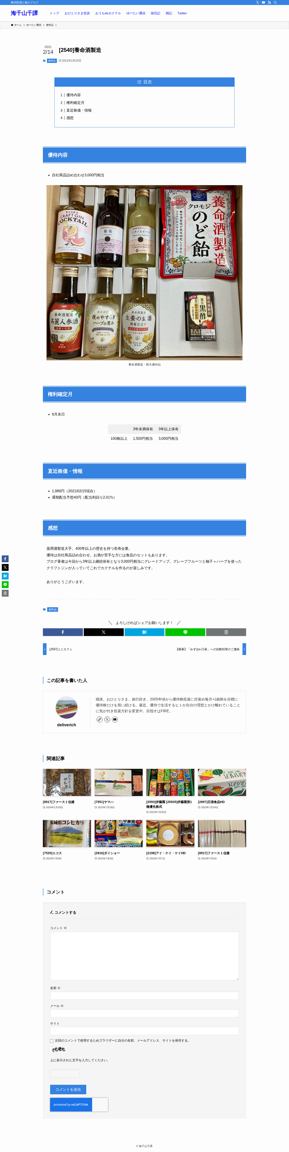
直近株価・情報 (79, 110)
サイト (55, 1023)
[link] (100, 719)
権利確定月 (75, 103)
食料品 (52, 60)
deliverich (66, 725)
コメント (58, 928)
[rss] (269, 2)
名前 (55, 988)
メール (57, 1006)
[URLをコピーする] (226, 632)
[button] (63, 632)
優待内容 (73, 95)
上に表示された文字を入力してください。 (80, 1060)
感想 (70, 118)
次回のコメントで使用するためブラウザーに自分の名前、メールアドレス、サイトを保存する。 (123, 1040)
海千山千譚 (24, 13)
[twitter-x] (258, 2)
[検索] (275, 2)
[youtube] (263, 2)
